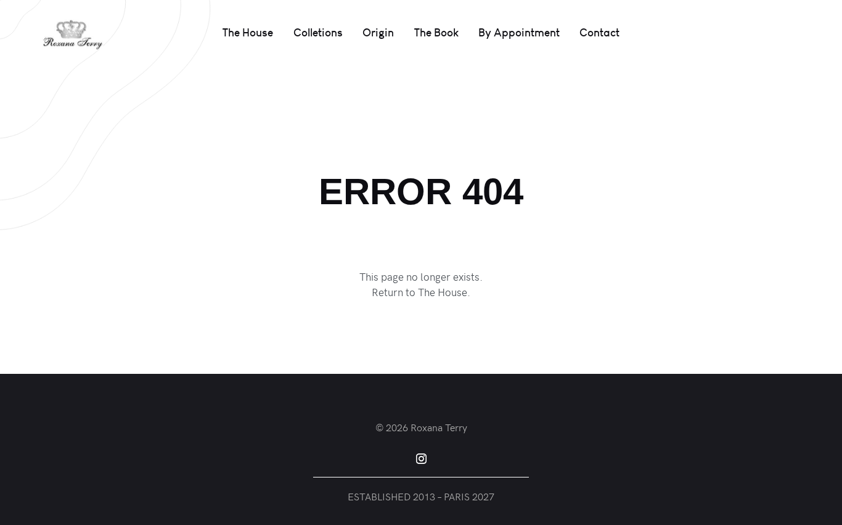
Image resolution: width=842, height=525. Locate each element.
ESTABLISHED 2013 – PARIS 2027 (421, 496)
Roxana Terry (439, 427)
